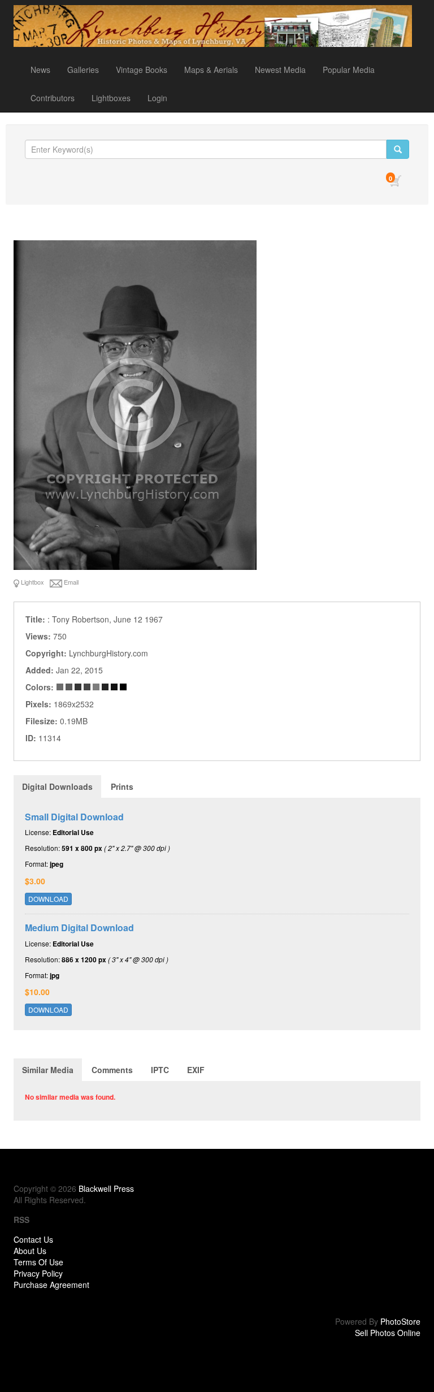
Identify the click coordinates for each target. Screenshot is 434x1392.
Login (157, 97)
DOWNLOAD (48, 898)
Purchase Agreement (51, 1284)
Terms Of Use (38, 1262)
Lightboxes (111, 97)
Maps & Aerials (211, 69)
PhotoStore (400, 1321)
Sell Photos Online (387, 1332)
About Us (30, 1250)
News (40, 69)
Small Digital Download (74, 816)
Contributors (53, 97)
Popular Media (349, 69)
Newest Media (280, 69)
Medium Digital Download (79, 927)
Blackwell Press (106, 1188)
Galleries (83, 69)
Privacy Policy (38, 1273)
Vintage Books (141, 69)
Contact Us (33, 1239)
